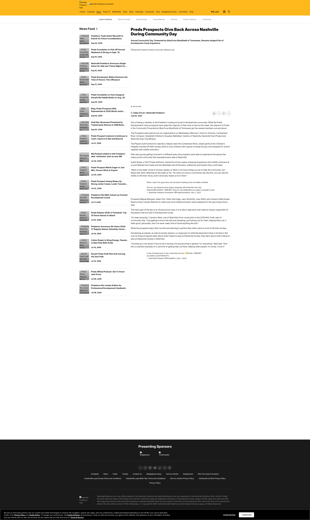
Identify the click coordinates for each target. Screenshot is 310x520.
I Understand (246, 515)
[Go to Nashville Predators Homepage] (100, 4)
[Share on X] (219, 113)
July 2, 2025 (196, 192)
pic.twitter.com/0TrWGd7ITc (158, 256)
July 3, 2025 (181, 258)
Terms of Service (77, 517)
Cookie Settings (73, 515)
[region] (155, 514)
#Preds (189, 253)
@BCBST (168, 190)
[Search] (229, 11)
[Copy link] (229, 113)
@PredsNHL (158, 190)
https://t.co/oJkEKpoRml (182, 190)
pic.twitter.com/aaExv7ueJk (204, 190)
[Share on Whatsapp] (214, 113)
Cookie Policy (34, 515)
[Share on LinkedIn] (224, 113)
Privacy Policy (19, 515)
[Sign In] (224, 11)
